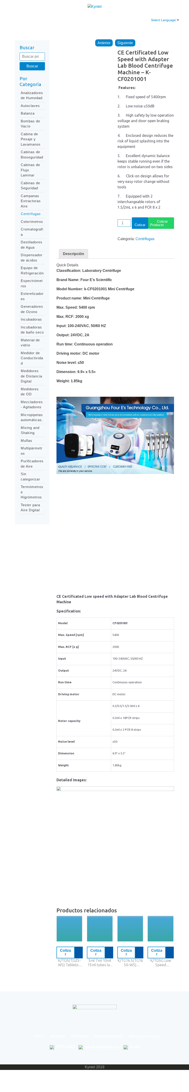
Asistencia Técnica (138, 20)
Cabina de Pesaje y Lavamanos (31, 139)
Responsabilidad (107, 17)
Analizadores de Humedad (32, 95)
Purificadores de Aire (32, 463)
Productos (77, 17)
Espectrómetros (32, 283)
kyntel (135, 1047)
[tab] (73, 254)
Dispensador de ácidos (31, 257)
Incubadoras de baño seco (32, 329)
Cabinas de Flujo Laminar (30, 170)
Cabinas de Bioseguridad (32, 154)
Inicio (33, 17)
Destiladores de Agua (31, 244)
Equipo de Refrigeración (32, 270)
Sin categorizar (30, 476)
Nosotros (53, 17)
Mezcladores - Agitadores (32, 404)
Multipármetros (31, 450)
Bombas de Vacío (30, 123)
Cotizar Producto (159, 223)
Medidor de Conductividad (32, 358)
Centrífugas (31, 214)
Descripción (73, 254)
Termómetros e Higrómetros (32, 492)
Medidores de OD (30, 391)
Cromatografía (32, 231)
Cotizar (140, 225)
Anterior (103, 43)
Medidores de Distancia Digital (31, 376)
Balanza (28, 113)
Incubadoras (31, 319)
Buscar (32, 66)
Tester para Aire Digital (30, 507)
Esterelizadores (32, 296)
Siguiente (125, 43)
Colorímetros (32, 222)
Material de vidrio (30, 342)
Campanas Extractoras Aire (31, 201)
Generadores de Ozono (32, 309)
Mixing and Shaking (30, 430)
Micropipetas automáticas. (32, 417)
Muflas (26, 441)
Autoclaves (30, 106)
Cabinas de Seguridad (30, 185)
